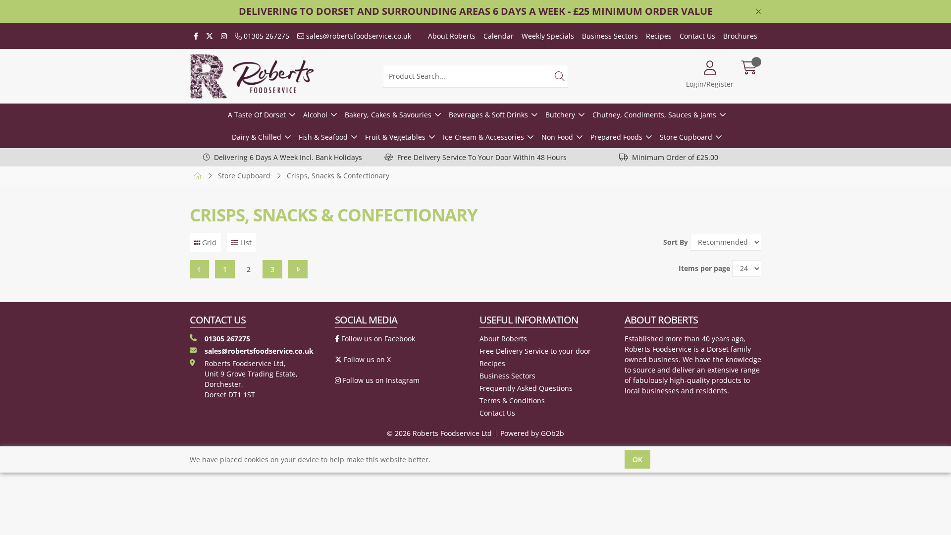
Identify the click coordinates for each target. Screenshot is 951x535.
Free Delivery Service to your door (535, 351)
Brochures (740, 36)
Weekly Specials (548, 36)
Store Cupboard (686, 137)
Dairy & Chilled (256, 137)
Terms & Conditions (512, 400)
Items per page (704, 268)
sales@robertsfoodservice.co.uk (357, 36)
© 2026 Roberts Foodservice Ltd (439, 433)
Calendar (498, 36)
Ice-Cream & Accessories (483, 137)
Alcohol (315, 114)
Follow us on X (366, 359)
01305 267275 (265, 36)
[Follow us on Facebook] (196, 36)
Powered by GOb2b (532, 433)
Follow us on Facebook (377, 338)
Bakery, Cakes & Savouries (388, 114)
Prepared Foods (616, 137)
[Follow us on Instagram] (224, 36)
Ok (637, 459)
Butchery (560, 114)
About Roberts (452, 36)
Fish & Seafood (323, 137)
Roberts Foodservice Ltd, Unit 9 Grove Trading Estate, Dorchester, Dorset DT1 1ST (251, 379)
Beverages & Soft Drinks (488, 114)
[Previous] (199, 269)
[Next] (298, 269)
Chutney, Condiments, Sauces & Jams (654, 114)
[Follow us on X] (209, 36)
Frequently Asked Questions (526, 388)
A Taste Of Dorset (257, 114)
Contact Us (697, 36)
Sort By (675, 242)
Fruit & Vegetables (395, 137)
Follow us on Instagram (380, 380)
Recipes (659, 36)
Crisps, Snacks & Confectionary (338, 175)
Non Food (557, 137)
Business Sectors (610, 36)
